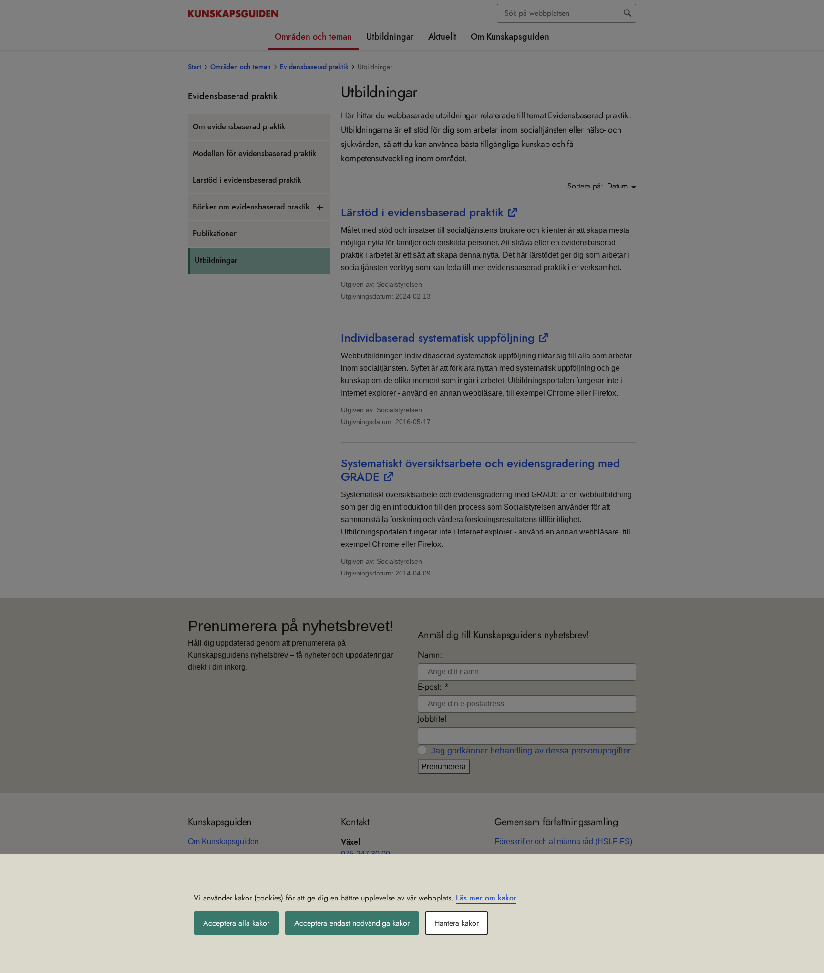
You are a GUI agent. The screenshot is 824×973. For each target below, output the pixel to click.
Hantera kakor (456, 923)
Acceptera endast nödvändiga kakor (352, 923)
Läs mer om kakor (486, 897)
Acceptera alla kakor (236, 923)
